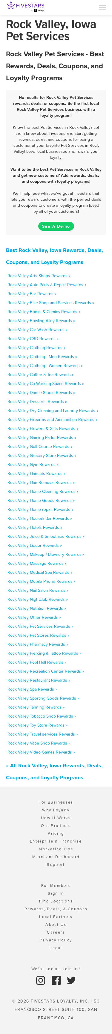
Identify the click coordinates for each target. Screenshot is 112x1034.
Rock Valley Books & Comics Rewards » (43, 312)
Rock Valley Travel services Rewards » (42, 734)
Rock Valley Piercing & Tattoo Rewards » (44, 653)
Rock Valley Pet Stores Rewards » (38, 635)
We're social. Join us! (56, 969)
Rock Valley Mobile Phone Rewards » (41, 581)
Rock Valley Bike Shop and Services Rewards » (50, 303)
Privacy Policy (56, 940)
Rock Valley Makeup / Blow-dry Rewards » (46, 554)
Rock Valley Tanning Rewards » (36, 707)
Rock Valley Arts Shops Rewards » (38, 276)
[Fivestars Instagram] (41, 980)
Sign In (56, 893)
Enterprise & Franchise (56, 841)
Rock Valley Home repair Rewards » (40, 509)
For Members (56, 885)
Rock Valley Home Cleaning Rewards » (43, 491)
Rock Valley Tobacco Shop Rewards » (41, 716)
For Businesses (56, 802)
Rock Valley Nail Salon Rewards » (37, 590)
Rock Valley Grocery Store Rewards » (41, 455)
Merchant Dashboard (55, 857)
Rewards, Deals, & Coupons (56, 909)
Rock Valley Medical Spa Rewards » (39, 572)
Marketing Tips (56, 849)
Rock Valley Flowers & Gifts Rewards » (42, 428)
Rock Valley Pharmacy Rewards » (37, 644)
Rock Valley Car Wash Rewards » (37, 330)
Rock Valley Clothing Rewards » (36, 348)
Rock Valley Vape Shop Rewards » (38, 743)
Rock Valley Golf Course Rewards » (39, 446)
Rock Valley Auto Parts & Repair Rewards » (46, 285)
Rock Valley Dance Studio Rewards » (41, 393)
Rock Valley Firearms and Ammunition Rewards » (52, 419)
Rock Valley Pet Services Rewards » (40, 626)
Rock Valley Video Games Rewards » (41, 752)
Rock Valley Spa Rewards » (32, 689)
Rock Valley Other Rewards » (34, 617)
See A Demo (56, 226)
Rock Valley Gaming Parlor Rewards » (41, 437)
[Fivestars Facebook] (57, 980)
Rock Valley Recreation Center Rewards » (45, 671)
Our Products (56, 825)
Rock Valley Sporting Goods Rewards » (43, 698)
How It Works (56, 818)
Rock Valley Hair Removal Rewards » (41, 482)
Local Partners (56, 917)
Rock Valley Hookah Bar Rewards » (39, 518)
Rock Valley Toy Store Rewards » (37, 725)
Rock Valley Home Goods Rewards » (41, 500)
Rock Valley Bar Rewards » (31, 294)
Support (56, 864)
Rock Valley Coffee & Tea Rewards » (40, 375)
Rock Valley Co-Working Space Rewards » (45, 384)
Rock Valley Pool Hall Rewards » (36, 662)
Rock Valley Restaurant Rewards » (38, 680)
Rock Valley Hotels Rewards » (34, 527)
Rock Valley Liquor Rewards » (34, 545)
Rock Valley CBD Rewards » (33, 339)
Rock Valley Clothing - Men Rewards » (42, 357)
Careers (56, 932)
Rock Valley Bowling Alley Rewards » (41, 321)
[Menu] (102, 7)
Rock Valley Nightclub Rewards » (37, 599)
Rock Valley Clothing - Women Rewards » (45, 366)
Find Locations (56, 901)
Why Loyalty (56, 810)
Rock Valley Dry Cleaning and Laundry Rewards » (52, 410)
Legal (56, 948)
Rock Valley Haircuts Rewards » (36, 473)
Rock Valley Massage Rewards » (37, 563)
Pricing (56, 833)
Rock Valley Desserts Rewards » (37, 401)
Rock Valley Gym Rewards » (33, 464)
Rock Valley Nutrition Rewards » (36, 608)
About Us (55, 924)
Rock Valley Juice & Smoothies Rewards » (46, 536)
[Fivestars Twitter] (71, 980)
